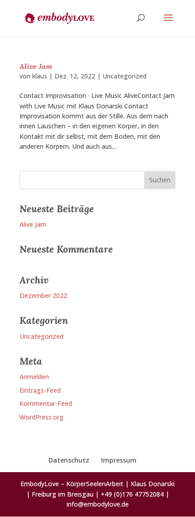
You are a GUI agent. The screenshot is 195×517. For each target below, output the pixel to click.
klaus (39, 76)
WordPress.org (41, 417)
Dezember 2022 (43, 295)
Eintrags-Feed (40, 390)
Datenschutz (69, 460)
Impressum (118, 460)
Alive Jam (36, 66)
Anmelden (34, 376)
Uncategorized (124, 76)
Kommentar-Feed (46, 403)
